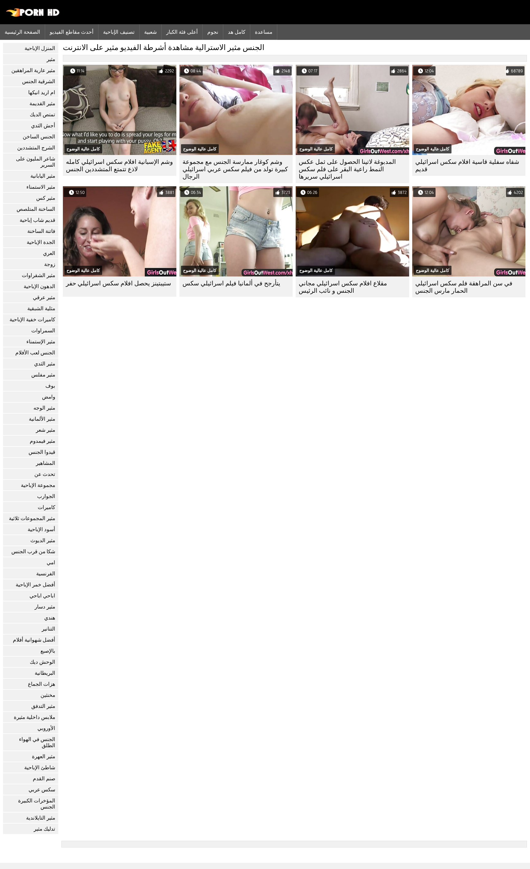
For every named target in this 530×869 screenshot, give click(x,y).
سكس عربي (42, 790)
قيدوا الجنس (42, 452)
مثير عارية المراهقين (33, 70)
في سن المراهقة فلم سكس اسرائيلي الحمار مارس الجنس (464, 287)
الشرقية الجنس (38, 81)
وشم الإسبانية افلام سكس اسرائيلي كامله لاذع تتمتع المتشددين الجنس (119, 165)
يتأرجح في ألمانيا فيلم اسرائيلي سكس (231, 283)
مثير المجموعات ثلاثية (32, 518)
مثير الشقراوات (38, 275)
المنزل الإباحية (40, 48)
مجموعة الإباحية (38, 485)
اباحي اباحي (42, 596)
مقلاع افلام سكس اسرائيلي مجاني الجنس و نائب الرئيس (343, 287)
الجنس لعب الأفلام (35, 353)
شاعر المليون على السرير (35, 162)
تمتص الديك (42, 115)
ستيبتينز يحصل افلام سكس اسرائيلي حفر (118, 283)
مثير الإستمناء (40, 342)
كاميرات (46, 507)
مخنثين (47, 695)
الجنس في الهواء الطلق (37, 742)
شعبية (150, 32)
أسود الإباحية (41, 529)
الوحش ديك (42, 662)
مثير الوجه (44, 408)
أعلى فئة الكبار (182, 32)
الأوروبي (46, 728)
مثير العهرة (43, 756)
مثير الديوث (42, 540)
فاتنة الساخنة (41, 231)
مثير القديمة (42, 103)
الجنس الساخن (39, 137)
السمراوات (43, 331)
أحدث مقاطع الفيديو (72, 32)
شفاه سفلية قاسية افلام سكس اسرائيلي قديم (467, 165)
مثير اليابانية (42, 176)
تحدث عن (44, 474)
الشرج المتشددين (36, 148)
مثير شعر (45, 430)
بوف (50, 386)
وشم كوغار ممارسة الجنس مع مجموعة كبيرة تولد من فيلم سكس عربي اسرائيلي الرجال (235, 169)
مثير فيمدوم (42, 441)
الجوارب (46, 496)
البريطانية (45, 673)
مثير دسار (45, 607)
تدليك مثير (44, 829)
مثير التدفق (43, 706)
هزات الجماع (41, 684)
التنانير (48, 629)
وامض (48, 397)
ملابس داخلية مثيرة (34, 717)
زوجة (49, 264)
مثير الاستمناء (40, 187)
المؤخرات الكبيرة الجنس (36, 804)
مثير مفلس (43, 375)
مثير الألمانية (42, 419)
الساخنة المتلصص (36, 209)
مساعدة (263, 32)
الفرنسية (45, 574)
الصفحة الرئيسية (22, 32)
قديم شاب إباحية (37, 220)
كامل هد (236, 32)
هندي (49, 618)
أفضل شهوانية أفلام (34, 640)
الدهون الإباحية (39, 286)
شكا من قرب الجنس (33, 551)
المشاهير (45, 463)
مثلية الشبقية (41, 308)
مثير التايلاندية (40, 818)
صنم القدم (44, 779)
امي (51, 563)
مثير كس (45, 198)
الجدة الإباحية (41, 242)
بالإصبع (47, 651)
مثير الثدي (44, 364)
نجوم (212, 32)
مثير (51, 59)
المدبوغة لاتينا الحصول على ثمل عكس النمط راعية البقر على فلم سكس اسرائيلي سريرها (347, 169)
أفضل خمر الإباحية (35, 585)
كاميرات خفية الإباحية (32, 319)
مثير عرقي (44, 297)
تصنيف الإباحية (118, 32)
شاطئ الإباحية (39, 768)
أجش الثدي (43, 126)
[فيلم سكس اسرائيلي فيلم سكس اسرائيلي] (33, 15)
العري (49, 253)
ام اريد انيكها (41, 92)
